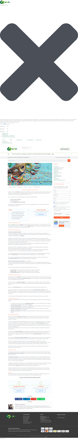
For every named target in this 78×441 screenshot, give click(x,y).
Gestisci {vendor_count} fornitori (8, 135)
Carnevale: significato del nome (18, 212)
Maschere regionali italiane (17, 216)
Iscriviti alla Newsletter (61, 417)
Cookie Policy (5, 141)
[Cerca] (69, 160)
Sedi (46, 420)
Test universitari (56, 176)
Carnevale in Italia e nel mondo (18, 215)
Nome (55, 190)
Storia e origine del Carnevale (18, 213)
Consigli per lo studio (58, 167)
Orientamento (56, 175)
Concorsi (55, 166)
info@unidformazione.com (45, 419)
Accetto (3, 139)
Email (55, 198)
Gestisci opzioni (5, 133)
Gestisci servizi (5, 134)
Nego (11, 139)
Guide (25, 187)
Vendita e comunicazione (58, 180)
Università (55, 178)
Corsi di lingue (25, 419)
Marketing (55, 205)
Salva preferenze (30, 139)
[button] (39, 62)
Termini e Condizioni (26, 423)
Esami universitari (26, 418)
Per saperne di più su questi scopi (8, 136)
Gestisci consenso (2, 438)
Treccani (13, 224)
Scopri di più (41, 214)
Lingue (55, 171)
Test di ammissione (26, 416)
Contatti (49, 420)
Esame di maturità (26, 417)
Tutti (54, 177)
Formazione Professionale (27, 422)
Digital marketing (57, 169)
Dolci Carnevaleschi (16, 218)
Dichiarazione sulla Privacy (7, 142)
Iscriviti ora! (19, 390)
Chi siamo (42, 420)
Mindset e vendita (57, 172)
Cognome (56, 194)
